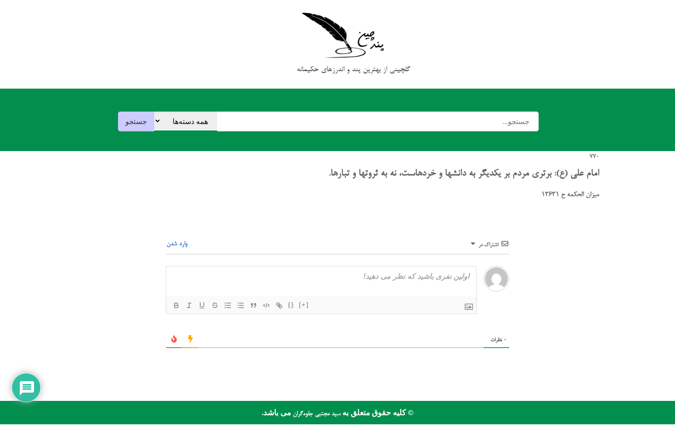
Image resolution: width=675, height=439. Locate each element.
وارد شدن (178, 244)
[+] (304, 304)
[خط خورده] (214, 305)
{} (291, 304)
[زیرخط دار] (202, 305)
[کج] (189, 305)
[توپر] (176, 305)
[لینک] (279, 305)
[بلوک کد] (266, 305)
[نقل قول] (253, 305)
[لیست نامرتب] (240, 305)
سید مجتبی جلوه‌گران (316, 414)
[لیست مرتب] (227, 305)
